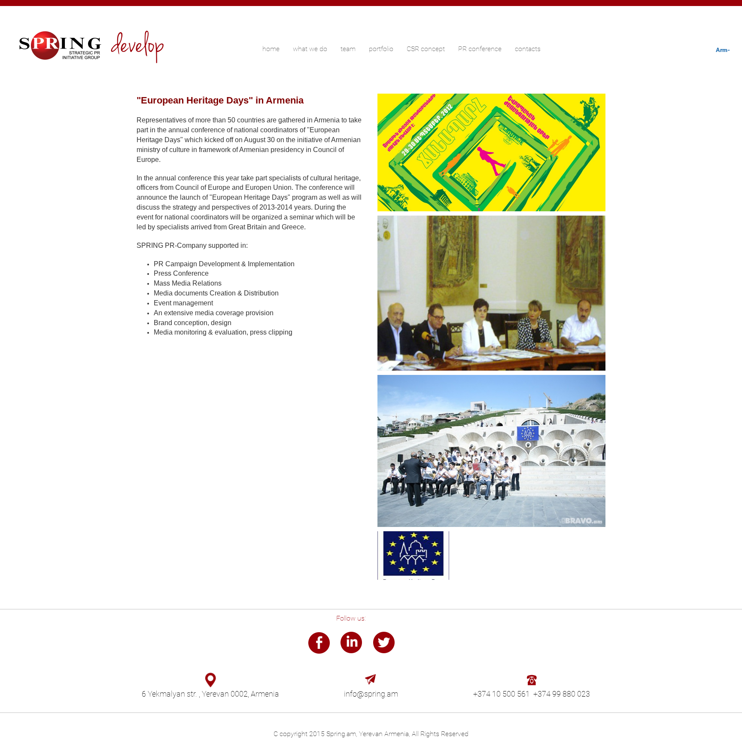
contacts (528, 49)
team (348, 49)
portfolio (381, 49)
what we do (310, 49)
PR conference (480, 49)
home (271, 49)
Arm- (723, 49)
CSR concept (426, 49)
